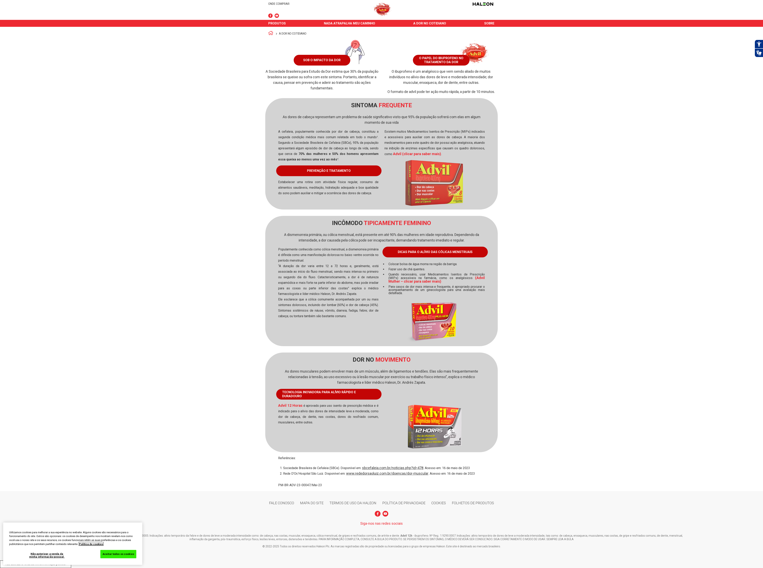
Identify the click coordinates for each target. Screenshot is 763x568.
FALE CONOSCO (281, 503)
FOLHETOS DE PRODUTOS (473, 503)
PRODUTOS (277, 23)
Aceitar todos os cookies (118, 554)
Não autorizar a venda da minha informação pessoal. (47, 555)
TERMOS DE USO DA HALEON (352, 503)
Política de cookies (91, 543)
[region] (72, 544)
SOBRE (489, 23)
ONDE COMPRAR (279, 3)
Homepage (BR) (270, 34)
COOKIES (438, 503)
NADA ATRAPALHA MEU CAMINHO (349, 23)
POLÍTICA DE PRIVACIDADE (403, 503)
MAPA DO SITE (311, 503)
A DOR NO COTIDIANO (429, 23)
